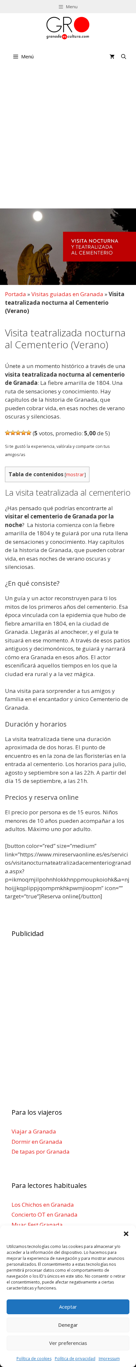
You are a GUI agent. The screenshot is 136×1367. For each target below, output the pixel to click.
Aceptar (68, 1306)
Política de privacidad (75, 1358)
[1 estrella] (7, 432)
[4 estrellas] (23, 432)
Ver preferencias (68, 1343)
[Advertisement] (68, 139)
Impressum (109, 1358)
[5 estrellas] (28, 432)
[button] (126, 1233)
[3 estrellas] (18, 432)
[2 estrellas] (13, 432)
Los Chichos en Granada (43, 1204)
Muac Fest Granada (37, 1224)
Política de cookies (34, 1358)
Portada (15, 294)
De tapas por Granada (41, 1151)
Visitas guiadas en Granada (67, 294)
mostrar (75, 474)
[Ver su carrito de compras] (112, 56)
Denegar (68, 1324)
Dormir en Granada (37, 1141)
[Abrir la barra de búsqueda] (123, 56)
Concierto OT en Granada (45, 1214)
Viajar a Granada (34, 1131)
